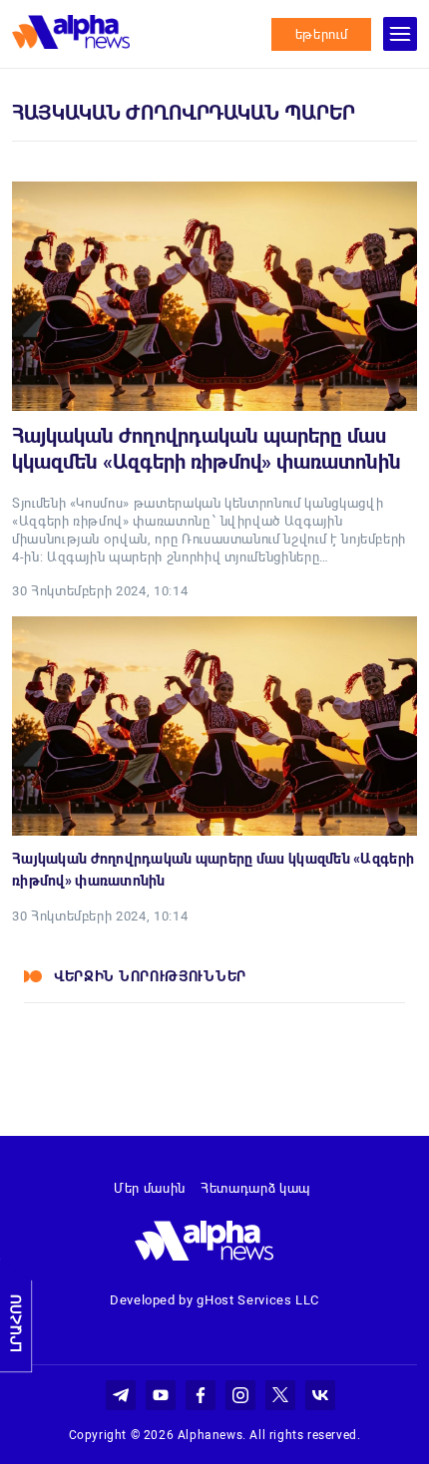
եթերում (321, 34)
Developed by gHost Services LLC (214, 1299)
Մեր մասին (150, 1188)
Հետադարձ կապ (255, 1188)
